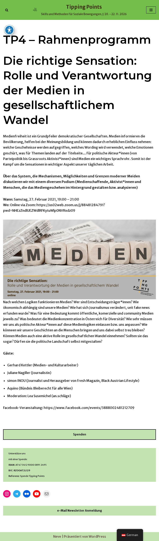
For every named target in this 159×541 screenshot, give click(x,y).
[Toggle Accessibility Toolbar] (9, 30)
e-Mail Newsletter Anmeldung (79, 510)
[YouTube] (36, 494)
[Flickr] (26, 494)
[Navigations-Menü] (151, 9)
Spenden (79, 434)
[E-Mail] (46, 494)
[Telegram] (16, 494)
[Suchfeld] (6, 10)
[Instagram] (7, 494)
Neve (57, 536)
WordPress (97, 536)
